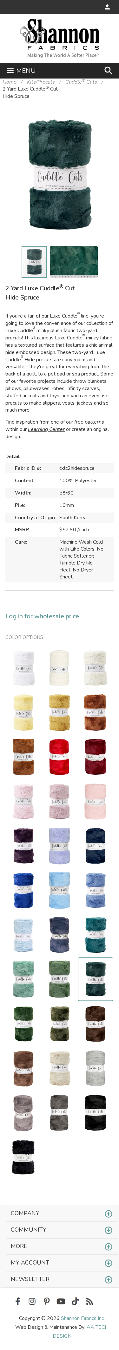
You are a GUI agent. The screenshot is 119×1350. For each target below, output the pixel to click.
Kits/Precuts (41, 82)
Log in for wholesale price (42, 616)
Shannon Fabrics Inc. (83, 1318)
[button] (99, 122)
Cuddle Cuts (81, 82)
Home (10, 82)
